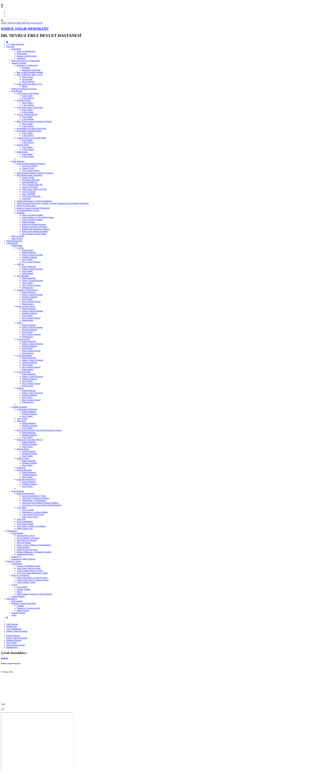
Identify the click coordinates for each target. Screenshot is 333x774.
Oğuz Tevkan (27, 77)
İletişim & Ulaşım (13, 561)
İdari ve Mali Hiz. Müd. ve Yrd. (30, 75)
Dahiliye (20, 388)
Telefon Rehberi (18, 596)
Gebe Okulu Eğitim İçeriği (33, 514)
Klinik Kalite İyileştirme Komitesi (36, 229)
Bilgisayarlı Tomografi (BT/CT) (30, 440)
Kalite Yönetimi (17, 161)
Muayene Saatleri (24, 542)
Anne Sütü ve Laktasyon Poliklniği (31, 526)
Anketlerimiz (16, 564)
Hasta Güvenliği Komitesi (32, 215)
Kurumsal (10, 46)
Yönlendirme (11, 531)
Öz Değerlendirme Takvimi (28, 210)
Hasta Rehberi (17, 533)
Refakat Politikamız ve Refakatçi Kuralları (34, 552)
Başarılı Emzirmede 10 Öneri (34, 496)
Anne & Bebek (17, 491)
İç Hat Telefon (28, 98)
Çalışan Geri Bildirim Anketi (28, 566)
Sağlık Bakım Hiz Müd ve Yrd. (29, 84)
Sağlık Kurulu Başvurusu (27, 549)
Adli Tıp (20, 264)
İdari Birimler (17, 91)
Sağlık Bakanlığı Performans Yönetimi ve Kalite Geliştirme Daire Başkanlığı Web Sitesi (53, 203)
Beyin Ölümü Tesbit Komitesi (34, 234)
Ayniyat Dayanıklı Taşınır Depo (30, 107)
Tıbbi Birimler (12, 243)
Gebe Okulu (22, 507)
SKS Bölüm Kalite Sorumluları (29, 175)
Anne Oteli (21, 421)
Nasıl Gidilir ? (27, 96)
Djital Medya (11, 599)
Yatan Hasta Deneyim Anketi (29, 568)
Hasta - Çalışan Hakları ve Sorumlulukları (34, 545)
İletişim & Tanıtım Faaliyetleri (23, 603)
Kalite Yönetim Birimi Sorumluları (31, 163)
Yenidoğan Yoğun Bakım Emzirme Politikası (40, 503)
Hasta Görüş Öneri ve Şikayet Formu (32, 578)
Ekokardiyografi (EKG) (26, 479)
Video (13, 615)
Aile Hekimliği (23, 276)
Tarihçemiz (21, 58)
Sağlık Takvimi (23, 610)
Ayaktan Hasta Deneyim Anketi (30, 571)
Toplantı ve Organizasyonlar (28, 608)
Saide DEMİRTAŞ (29, 182)
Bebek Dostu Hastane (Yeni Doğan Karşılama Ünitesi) (39, 430)
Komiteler (21, 213)
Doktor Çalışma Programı (32, 255)
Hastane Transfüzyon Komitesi (34, 227)
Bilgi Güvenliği (17, 236)
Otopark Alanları (23, 589)
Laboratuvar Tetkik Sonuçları (23, 559)
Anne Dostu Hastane (25, 524)
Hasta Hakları (17, 238)
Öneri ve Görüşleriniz (20, 575)
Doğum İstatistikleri (25, 521)
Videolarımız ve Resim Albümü (35, 512)
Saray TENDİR (28, 194)
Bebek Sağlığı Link (25, 528)
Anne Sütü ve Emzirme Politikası (35, 498)
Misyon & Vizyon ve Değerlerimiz (25, 61)
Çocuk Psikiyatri (23, 372)
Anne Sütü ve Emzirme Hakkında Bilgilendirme (41, 505)
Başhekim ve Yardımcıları (27, 65)
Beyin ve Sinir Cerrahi (26, 306)
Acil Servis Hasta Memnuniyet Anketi (32, 573)
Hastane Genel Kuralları (27, 56)
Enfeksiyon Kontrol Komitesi (34, 224)
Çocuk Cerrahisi (23, 339)
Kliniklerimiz (16, 245)
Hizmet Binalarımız (14, 241)
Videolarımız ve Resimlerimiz (34, 500)
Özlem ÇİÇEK (28, 168)
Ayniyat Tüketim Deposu (27, 114)
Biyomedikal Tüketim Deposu (29, 131)
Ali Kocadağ (27, 79)
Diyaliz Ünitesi (23, 458)
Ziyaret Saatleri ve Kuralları (28, 538)
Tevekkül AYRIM (29, 166)
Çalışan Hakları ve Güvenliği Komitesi (38, 217)
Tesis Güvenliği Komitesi (32, 220)
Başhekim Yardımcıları (31, 70)
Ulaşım (14, 585)
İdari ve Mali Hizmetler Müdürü (30, 72)
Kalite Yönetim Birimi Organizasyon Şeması (35, 173)
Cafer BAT (26, 199)
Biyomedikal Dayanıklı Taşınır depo (31, 128)
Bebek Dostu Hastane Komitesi (35, 231)
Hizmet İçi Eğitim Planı (26, 206)
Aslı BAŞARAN (29, 192)
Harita (19, 592)
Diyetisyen (21, 468)
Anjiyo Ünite (22, 418)
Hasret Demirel (28, 82)
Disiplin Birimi (23, 145)
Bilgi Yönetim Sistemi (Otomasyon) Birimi (34, 121)
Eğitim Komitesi (28, 222)
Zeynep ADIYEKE (30, 187)
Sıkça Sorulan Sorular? (31, 262)
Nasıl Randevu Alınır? (26, 535)
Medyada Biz (17, 601)
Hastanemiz (16, 49)
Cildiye (20, 323)
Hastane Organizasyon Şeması (23, 89)
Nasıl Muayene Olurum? (27, 540)
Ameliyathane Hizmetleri (27, 409)
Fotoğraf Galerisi (18, 613)
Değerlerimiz (22, 54)
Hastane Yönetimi (18, 63)
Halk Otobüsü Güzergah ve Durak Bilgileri (34, 594)
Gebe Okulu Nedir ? (30, 517)
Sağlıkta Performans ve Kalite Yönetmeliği (34, 201)
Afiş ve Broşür (28, 510)
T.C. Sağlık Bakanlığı (15, 44)
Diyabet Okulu (23, 449)
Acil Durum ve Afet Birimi (28, 93)
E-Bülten (20, 606)
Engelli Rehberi (23, 547)
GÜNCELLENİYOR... (31, 196)
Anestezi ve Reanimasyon (27, 290)
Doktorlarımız (27, 250)
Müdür (24, 86)
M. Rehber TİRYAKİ (31, 180)
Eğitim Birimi (22, 152)
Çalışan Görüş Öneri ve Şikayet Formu (33, 580)
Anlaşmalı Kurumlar (25, 554)
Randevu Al (16, 557)
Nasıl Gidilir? (22, 587)
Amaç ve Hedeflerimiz (26, 51)
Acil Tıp (20, 248)
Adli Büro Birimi (24, 100)
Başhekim (26, 68)
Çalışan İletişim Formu (26, 582)
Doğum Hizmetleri (24, 470)
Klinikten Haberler (29, 257)
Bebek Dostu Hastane (26, 493)
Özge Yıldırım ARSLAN (32, 185)
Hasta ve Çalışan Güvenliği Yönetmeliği (33, 208)
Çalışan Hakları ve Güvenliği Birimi (31, 138)
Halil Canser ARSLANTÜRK (34, 189)
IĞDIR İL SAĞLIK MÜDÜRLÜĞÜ (25, 28)
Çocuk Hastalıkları (24, 355)
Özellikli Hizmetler (19, 407)
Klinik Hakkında (29, 252)
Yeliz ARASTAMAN (31, 170)
